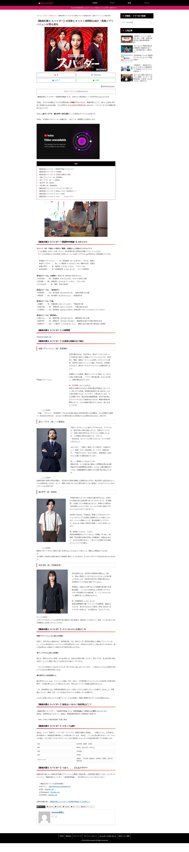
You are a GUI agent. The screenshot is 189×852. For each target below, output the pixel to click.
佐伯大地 (51, 806)
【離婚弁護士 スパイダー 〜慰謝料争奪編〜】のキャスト (56, 169)
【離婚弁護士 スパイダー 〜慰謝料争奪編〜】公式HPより (69, 801)
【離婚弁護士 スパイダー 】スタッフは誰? (51, 194)
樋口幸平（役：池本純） (49, 183)
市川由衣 (59, 806)
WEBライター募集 (124, 836)
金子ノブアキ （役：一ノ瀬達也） (50, 180)
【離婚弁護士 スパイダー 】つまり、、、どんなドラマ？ (56, 196)
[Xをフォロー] (52, 816)
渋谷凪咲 (67, 806)
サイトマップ (77, 836)
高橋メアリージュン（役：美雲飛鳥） (51, 177)
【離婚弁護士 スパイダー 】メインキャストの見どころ (55, 188)
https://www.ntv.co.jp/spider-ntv (59, 786)
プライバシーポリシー (90, 836)
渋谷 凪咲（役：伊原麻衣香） (49, 185)
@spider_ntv (49, 789)
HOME (62, 836)
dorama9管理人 (57, 812)
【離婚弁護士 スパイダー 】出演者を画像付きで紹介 (54, 174)
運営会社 (68, 836)
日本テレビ (42, 806)
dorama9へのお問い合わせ (108, 836)
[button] (151, 22)
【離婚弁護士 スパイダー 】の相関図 (49, 172)
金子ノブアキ (76, 806)
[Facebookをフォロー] (56, 816)
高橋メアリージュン (88, 806)
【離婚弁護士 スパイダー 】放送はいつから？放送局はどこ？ (57, 191)
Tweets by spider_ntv (44, 337)
